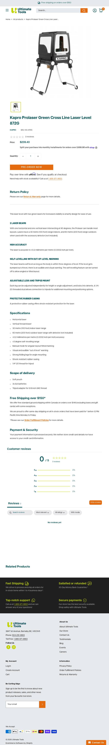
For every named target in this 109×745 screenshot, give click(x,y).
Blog (61, 643)
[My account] (95, 10)
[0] (101, 10)
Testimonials (65, 639)
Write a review (95, 502)
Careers (63, 652)
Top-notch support (18, 600)
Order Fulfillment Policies (70, 670)
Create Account (13, 670)
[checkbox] (75, 512)
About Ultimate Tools (68, 627)
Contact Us (64, 635)
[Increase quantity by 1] (38, 156)
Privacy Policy (65, 666)
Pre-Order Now (31, 167)
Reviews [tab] (14, 503)
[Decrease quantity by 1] (23, 156)
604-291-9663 (18, 635)
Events (62, 648)
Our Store (63, 631)
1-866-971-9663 (55, 179)
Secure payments (70, 600)
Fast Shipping (15, 583)
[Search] (84, 10)
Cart (8, 675)
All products (18, 19)
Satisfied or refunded (72, 583)
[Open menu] (7, 10)
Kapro (13, 130)
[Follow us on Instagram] (14, 647)
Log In (8, 666)
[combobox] (58, 10)
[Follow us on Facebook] (8, 647)
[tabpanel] (54, 532)
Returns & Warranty (68, 675)
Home (8, 19)
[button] (54, 470)
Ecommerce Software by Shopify (19, 743)
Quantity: (14, 156)
